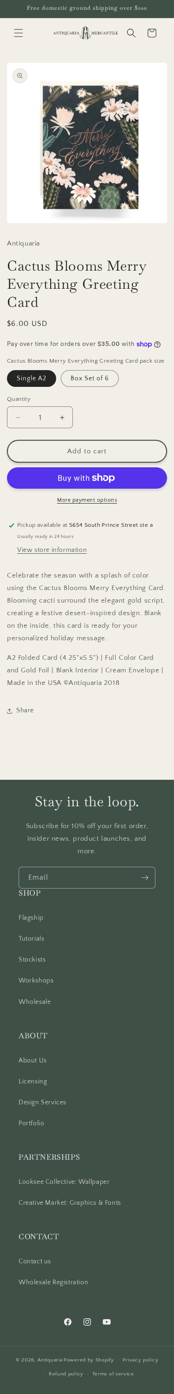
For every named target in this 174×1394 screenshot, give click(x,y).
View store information (52, 550)
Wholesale (35, 1002)
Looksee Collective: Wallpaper (64, 1182)
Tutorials (31, 939)
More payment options (87, 500)
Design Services (42, 1102)
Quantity (19, 399)
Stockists (32, 959)
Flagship (31, 918)
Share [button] (25, 710)
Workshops (36, 980)
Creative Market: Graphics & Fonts (70, 1203)
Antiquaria (50, 1359)
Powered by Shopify (89, 1359)
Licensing (33, 1081)
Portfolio (31, 1123)
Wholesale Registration (53, 1282)
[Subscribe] (145, 878)
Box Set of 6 (90, 378)
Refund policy (66, 1374)
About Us (33, 1060)
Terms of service (113, 1374)
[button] (18, 33)
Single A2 (31, 378)
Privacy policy (140, 1360)
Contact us (35, 1261)
